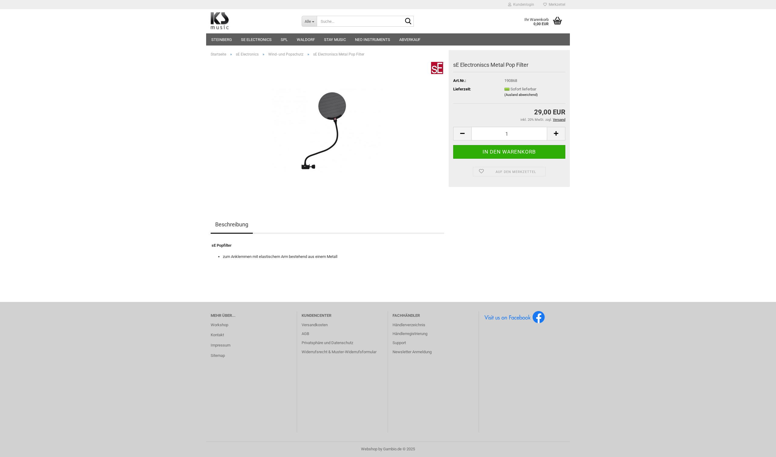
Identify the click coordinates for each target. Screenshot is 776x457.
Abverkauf (409, 39)
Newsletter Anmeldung (412, 352)
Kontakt (217, 335)
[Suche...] (408, 21)
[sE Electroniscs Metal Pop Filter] (327, 129)
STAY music (335, 39)
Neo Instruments (372, 39)
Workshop (219, 325)
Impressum (220, 345)
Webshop (369, 449)
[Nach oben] (759, 447)
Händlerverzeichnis (409, 325)
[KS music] (252, 21)
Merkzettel (556, 4)
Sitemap (218, 355)
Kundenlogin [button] (522, 4)
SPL (284, 39)
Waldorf (306, 39)
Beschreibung (231, 224)
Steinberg (221, 39)
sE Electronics (256, 39)
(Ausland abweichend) (521, 95)
